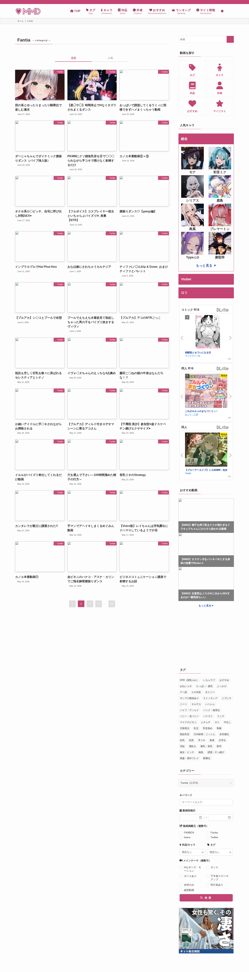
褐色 (201, 752)
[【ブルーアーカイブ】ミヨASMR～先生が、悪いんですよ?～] (208, 450)
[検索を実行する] (230, 39)
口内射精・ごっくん (204, 734)
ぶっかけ (222, 686)
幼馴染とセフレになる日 (198, 352)
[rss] (231, 2)
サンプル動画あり (189, 698)
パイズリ (208, 716)
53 (111, 603)
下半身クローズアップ (219, 878)
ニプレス (226, 698)
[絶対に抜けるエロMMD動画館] (28, 11)
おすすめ (224, 680)
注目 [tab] (73, 57)
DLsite (222, 310)
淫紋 (182, 746)
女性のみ (189, 884)
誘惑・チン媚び (216, 752)
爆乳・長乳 (206, 746)
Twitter (214, 837)
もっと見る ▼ (206, 265)
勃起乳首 (184, 734)
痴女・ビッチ (187, 752)
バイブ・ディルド (189, 710)
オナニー (210, 692)
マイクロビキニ (188, 722)
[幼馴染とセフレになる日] (208, 333)
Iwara (187, 837)
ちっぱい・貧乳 (204, 686)
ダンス (214, 867)
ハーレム (210, 704)
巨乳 (182, 740)
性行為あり (217, 884)
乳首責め (207, 728)
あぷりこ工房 (191, 414)
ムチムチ (205, 722)
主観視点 (184, 728)
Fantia (214, 832)
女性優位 (224, 734)
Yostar (188, 473)
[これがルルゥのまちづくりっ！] (208, 391)
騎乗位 (206, 758)
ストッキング (210, 698)
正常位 (222, 740)
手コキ (201, 740)
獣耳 (219, 746)
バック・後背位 (211, 710)
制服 (219, 728)
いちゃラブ (209, 680)
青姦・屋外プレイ (189, 758)
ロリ (217, 722)
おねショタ (186, 686)
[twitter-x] (226, 2)
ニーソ (183, 704)
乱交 (196, 728)
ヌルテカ (196, 704)
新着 (212, 740)
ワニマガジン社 (192, 355)
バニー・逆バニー (189, 716)
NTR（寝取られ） (189, 680)
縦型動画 (189, 890)
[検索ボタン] (230, 11)
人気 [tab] (110, 57)
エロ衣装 (196, 692)
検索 (207, 897)
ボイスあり (190, 876)
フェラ (220, 716)
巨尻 (191, 740)
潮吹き (192, 746)
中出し (227, 722)
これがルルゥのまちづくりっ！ (201, 411)
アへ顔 (183, 692)
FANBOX (189, 832)
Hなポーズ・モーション (192, 869)
